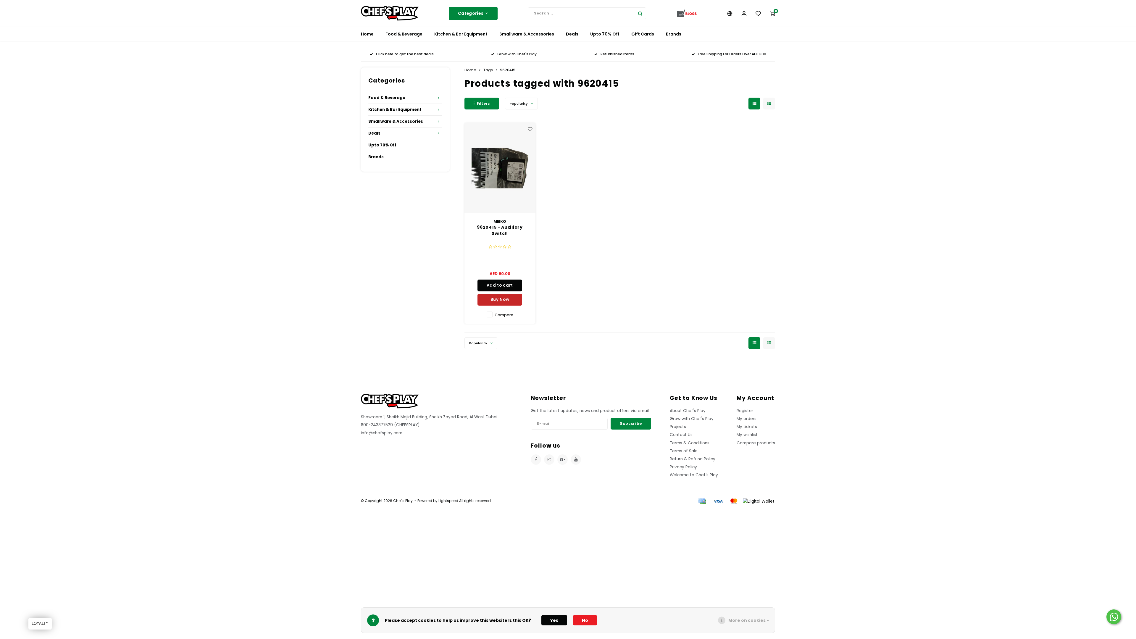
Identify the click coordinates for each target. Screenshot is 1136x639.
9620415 (507, 69)
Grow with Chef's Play (517, 54)
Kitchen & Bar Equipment (461, 34)
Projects (678, 427)
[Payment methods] (702, 501)
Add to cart (500, 285)
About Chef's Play (688, 411)
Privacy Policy (683, 467)
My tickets (747, 427)
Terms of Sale (684, 451)
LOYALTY (40, 623)
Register (745, 411)
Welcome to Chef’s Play (694, 475)
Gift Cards (642, 34)
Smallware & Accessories (526, 34)
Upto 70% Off (604, 34)
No (585, 620)
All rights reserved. (475, 500)
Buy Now (499, 299)
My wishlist (747, 435)
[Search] (640, 13)
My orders (746, 419)
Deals (572, 34)
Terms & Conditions (689, 443)
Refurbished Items (617, 54)
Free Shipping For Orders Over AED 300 (732, 54)
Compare (504, 314)
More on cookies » (748, 620)
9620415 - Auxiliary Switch (499, 230)
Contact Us (681, 435)
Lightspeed (448, 500)
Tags (488, 69)
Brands (673, 34)
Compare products (756, 443)
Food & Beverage (403, 34)
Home (367, 34)
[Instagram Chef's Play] (549, 459)
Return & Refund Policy (692, 459)
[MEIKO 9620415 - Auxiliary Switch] (499, 168)
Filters (483, 103)
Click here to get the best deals (405, 54)
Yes (554, 620)
